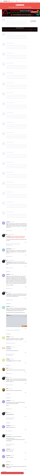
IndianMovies (9, 360)
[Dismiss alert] (22, 473)
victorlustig (9, 414)
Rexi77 (8, 379)
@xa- (13, 414)
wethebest (9, 236)
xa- (7, 308)
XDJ (7, 250)
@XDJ (7, 223)
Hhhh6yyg (9, 348)
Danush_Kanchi (9, 262)
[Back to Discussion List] (1, 1)
